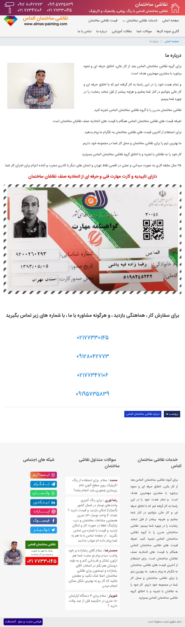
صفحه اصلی (170, 21)
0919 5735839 (60, 4)
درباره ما (101, 31)
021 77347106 (29, 10)
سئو (20, 621)
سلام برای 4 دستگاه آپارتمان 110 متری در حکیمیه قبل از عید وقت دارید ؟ (93, 601)
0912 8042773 (29, 4)
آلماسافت (10, 621)
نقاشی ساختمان (151, 4)
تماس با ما (85, 31)
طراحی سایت (33, 621)
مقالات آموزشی (122, 31)
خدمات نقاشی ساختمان (141, 21)
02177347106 (92, 375)
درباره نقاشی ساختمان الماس (142, 414)
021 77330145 (59, 10)
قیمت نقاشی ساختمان (103, 21)
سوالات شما (144, 31)
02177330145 (93, 338)
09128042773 (92, 356)
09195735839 (92, 394)
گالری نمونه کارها (168, 31)
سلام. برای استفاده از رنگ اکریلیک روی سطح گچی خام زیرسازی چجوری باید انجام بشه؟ (94, 485)
